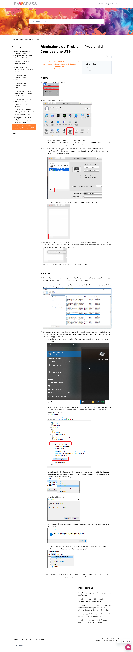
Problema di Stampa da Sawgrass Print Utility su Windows (21, 77)
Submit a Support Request (108, 4)
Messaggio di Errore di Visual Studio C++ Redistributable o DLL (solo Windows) (23, 120)
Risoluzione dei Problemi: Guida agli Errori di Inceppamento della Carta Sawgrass (22, 103)
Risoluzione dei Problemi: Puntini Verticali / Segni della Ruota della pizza (23, 94)
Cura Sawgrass (17, 39)
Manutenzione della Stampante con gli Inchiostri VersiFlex (23, 69)
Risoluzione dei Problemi (31, 39)
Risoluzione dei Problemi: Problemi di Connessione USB (23, 127)
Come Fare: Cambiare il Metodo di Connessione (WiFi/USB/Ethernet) (90, 600)
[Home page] (25, 4)
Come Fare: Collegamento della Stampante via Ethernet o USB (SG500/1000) (93, 621)
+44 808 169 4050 (101, 641)
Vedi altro (15, 133)
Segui (108, 57)
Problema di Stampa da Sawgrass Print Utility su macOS (21, 86)
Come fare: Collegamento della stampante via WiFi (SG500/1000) (94, 594)
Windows (88, 71)
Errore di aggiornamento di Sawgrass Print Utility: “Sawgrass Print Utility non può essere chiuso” (22, 54)
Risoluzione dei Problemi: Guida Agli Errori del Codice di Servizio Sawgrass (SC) (94, 615)
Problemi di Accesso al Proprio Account (21, 63)
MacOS (87, 68)
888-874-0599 (102, 638)
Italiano (21, 645)
